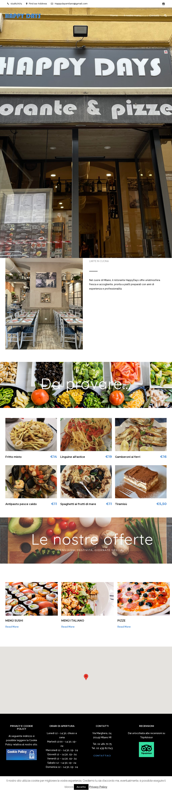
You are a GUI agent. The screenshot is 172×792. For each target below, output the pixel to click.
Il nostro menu (132, 15)
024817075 (16, 3)
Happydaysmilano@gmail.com (71, 3)
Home (114, 15)
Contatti (154, 15)
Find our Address (38, 3)
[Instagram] (163, 4)
